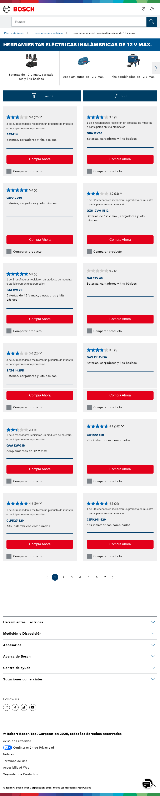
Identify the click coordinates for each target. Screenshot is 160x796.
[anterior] (47, 577)
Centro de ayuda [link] (16, 668)
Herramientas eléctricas (48, 33)
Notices (8, 754)
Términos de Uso (15, 761)
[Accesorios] (153, 645)
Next (156, 68)
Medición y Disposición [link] (22, 633)
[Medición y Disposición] (153, 633)
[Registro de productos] (152, 9)
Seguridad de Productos (20, 774)
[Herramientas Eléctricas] (153, 622)
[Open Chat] (147, 784)
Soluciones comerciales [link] (22, 679)
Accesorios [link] (12, 645)
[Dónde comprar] (143, 9)
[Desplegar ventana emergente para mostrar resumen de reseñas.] (41, 118)
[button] (39, 159)
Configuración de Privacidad (33, 747)
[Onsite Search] (151, 22)
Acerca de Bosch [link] (17, 656)
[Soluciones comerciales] (153, 679)
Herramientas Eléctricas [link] (23, 622)
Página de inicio (14, 33)
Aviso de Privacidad (17, 741)
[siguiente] (112, 577)
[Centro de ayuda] (153, 668)
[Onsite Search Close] (143, 21)
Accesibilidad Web (16, 767)
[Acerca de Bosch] (153, 656)
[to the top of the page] (154, 771)
